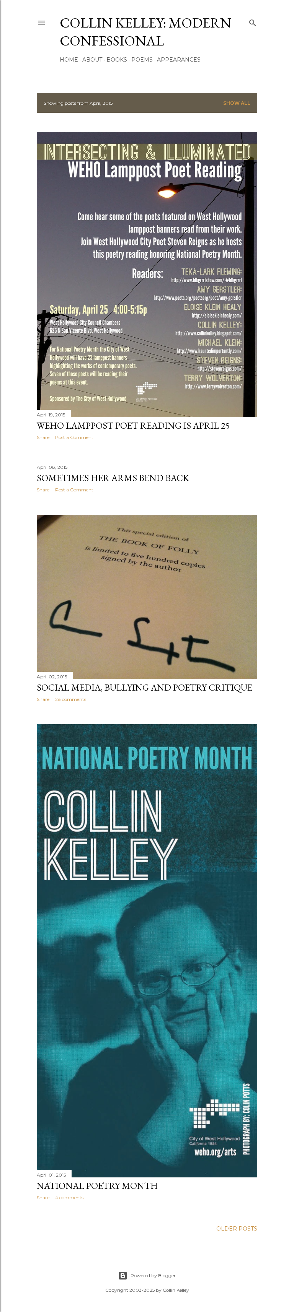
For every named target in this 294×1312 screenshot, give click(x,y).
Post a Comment (74, 437)
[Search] (252, 21)
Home (69, 59)
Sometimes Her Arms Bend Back (113, 478)
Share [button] (43, 437)
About (92, 59)
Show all (236, 103)
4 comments (69, 1197)
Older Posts (236, 1228)
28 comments (70, 699)
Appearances (179, 59)
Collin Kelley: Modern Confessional (145, 32)
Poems (142, 59)
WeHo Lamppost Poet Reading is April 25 (133, 425)
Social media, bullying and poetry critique (144, 687)
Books (116, 59)
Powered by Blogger (153, 1275)
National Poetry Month (97, 1186)
